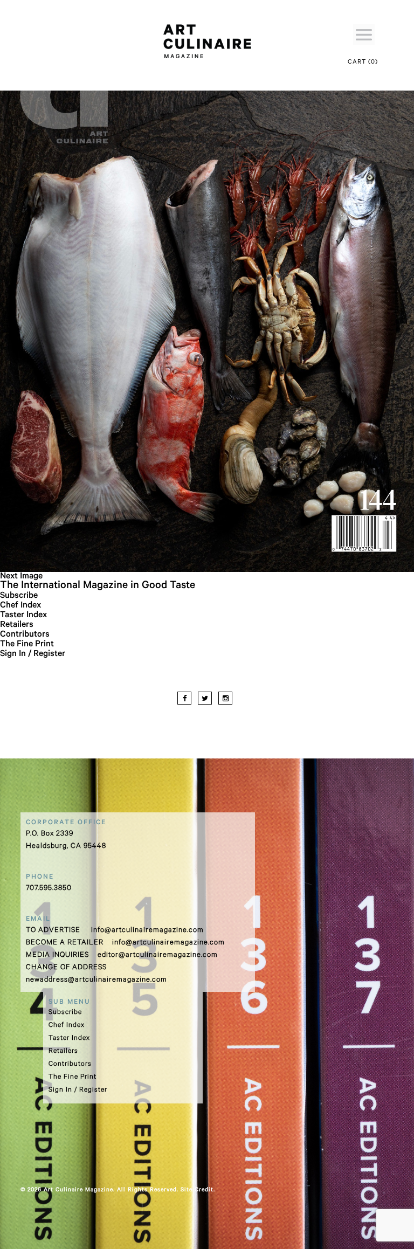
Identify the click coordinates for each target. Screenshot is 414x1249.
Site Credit (197, 1190)
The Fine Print (27, 645)
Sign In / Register (32, 654)
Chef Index (20, 606)
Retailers (16, 625)
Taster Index (23, 615)
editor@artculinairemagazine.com (158, 955)
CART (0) (363, 62)
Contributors (25, 635)
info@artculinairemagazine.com (147, 931)
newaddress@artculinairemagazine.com (96, 980)
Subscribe (19, 596)
